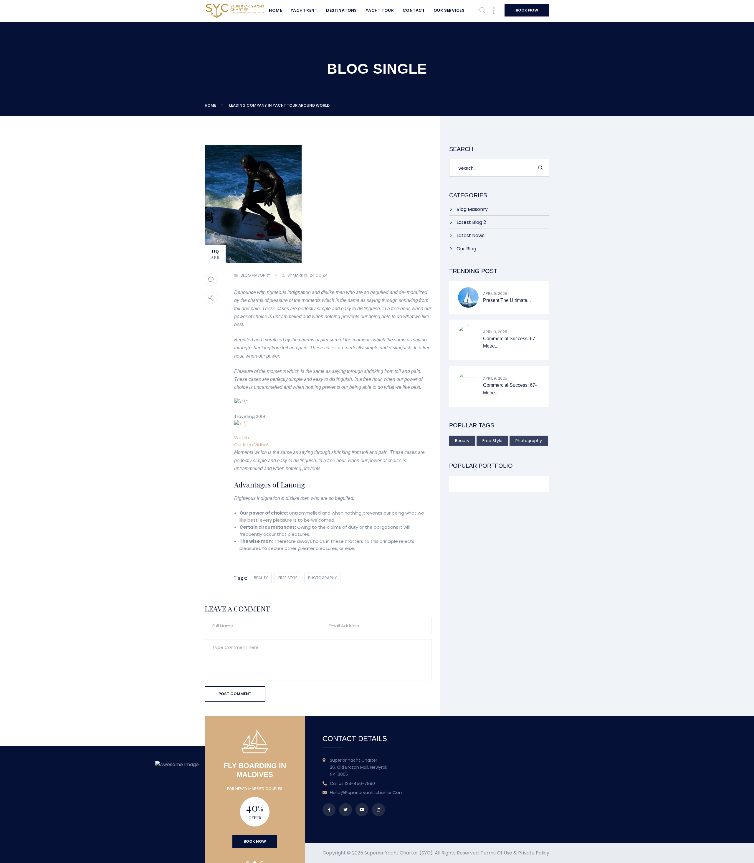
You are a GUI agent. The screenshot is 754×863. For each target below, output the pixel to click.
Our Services (449, 10)
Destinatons (341, 10)
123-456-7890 (360, 783)
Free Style (287, 578)
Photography (322, 578)
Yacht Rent (304, 10)
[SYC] (235, 10)
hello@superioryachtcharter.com (367, 792)
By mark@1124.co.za (307, 275)
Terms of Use (496, 852)
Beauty (261, 578)
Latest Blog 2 (471, 222)
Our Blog (466, 248)
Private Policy (533, 852)
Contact (414, 10)
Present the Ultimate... (507, 300)
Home (275, 10)
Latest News (471, 235)
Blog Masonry (255, 275)
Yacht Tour (380, 10)
